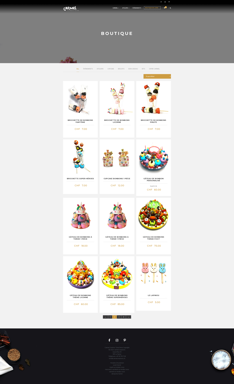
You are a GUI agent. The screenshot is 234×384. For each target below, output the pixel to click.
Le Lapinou (153, 295)
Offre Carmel (154, 69)
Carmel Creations (119, 350)
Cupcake (110, 69)
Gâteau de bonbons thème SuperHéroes (117, 296)
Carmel (115, 8)
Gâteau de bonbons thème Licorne (80, 296)
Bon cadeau (133, 69)
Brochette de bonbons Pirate (153, 121)
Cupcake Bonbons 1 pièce (117, 179)
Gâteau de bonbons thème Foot (153, 238)
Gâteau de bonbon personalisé (154, 180)
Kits (143, 69)
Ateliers (125, 8)
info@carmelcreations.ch (117, 358)
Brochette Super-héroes (80, 179)
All (78, 69)
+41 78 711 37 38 (121, 356)
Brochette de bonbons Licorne (117, 121)
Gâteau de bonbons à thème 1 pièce (80, 238)
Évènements (137, 8)
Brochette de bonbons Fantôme (80, 121)
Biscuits (121, 69)
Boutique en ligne (151, 7)
